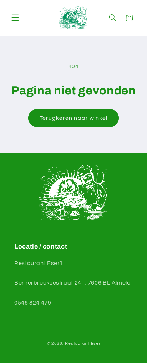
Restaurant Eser (82, 344)
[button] (15, 18)
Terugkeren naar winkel (73, 118)
